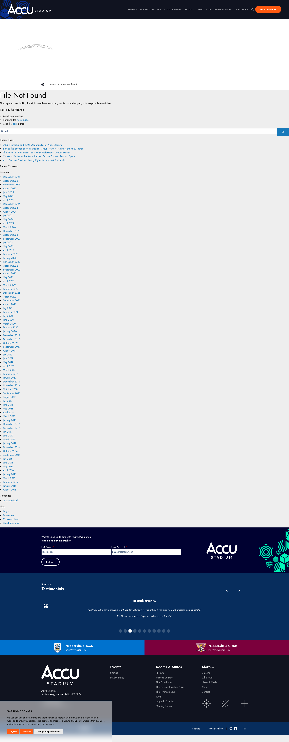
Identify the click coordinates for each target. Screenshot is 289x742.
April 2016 (8, 470)
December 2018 (11, 381)
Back (14, 124)
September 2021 (11, 300)
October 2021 (10, 296)
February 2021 (10, 312)
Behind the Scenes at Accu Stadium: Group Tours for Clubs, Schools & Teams (43, 148)
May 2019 (8, 362)
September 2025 (11, 184)
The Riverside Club (165, 692)
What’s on (204, 9)
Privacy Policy (117, 677)
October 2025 (10, 181)
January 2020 (10, 331)
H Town (160, 673)
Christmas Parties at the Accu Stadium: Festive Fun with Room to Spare (39, 156)
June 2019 (8, 358)
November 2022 (11, 262)
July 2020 (8, 316)
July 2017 (7, 431)
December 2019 (11, 335)
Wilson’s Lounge (164, 677)
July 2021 (7, 308)
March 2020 (9, 323)
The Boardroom (164, 682)
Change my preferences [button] (48, 731)
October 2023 (10, 235)
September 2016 (11, 455)
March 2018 (9, 416)
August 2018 (9, 397)
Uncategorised (10, 500)
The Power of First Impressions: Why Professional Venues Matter (36, 152)
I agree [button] (13, 731)
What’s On (207, 677)
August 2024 (9, 211)
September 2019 (11, 347)
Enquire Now (268, 9)
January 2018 (9, 420)
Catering (206, 673)
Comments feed (11, 519)
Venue (131, 9)
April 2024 (8, 223)
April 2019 (8, 366)
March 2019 (9, 370)
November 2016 (11, 447)
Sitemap (114, 673)
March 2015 (9, 478)
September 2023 (11, 238)
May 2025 (8, 196)
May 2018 (8, 408)
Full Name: (47, 547)
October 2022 (10, 266)
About (188, 9)
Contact (240, 9)
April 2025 (8, 200)
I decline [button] (26, 731)
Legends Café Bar (165, 701)
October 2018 (10, 389)
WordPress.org (11, 523)
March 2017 (9, 439)
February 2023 (10, 254)
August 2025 (9, 188)
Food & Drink (172, 9)
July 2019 (7, 354)
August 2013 (9, 489)
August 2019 (9, 350)
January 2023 (10, 258)
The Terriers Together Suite (170, 687)
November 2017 (11, 428)
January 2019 (9, 377)
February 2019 (10, 374)
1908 (158, 696)
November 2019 (11, 339)
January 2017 (9, 443)
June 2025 (8, 192)
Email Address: (119, 547)
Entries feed (9, 515)
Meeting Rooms (164, 706)
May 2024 (8, 219)
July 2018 (7, 401)
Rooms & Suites (149, 9)
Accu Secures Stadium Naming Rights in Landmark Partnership (34, 160)
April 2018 (8, 412)
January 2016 (9, 474)
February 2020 (10, 327)
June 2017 (8, 435)
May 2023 (8, 246)
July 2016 (7, 459)
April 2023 (8, 250)
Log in (6, 511)
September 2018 (11, 393)
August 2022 (9, 273)
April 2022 (8, 281)
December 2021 (11, 293)
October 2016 (10, 451)
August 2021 (9, 304)
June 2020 (8, 320)
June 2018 (8, 404)
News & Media (223, 9)
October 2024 (10, 208)
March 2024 (9, 227)
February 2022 (10, 289)
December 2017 (11, 424)
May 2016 (8, 466)
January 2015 (9, 486)
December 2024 (11, 204)
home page (23, 120)
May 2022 (8, 277)
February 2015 (10, 482)
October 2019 (10, 343)
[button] (239, 591)
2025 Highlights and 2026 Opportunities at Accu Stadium (32, 145)
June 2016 (8, 462)
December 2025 (11, 177)
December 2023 (11, 231)
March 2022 (9, 285)
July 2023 (8, 242)
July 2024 (8, 215)
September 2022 (11, 269)
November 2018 (11, 385)
